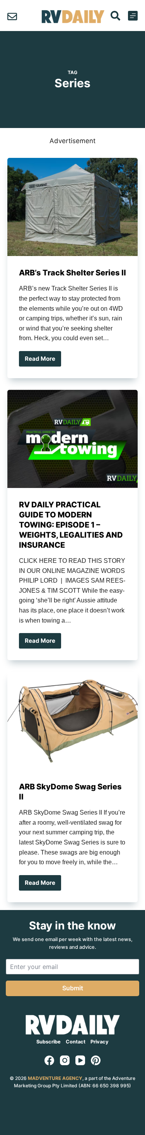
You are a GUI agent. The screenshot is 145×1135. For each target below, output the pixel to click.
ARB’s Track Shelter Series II (72, 272)
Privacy (99, 1042)
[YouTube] (80, 1060)
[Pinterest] (96, 1060)
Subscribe (48, 1042)
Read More (42, 361)
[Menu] (133, 16)
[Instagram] (65, 1060)
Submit (72, 988)
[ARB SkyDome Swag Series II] (72, 721)
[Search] (115, 16)
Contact (75, 1042)
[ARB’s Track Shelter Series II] (72, 207)
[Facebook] (49, 1060)
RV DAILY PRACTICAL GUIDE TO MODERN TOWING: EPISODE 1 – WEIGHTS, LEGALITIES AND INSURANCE (71, 525)
